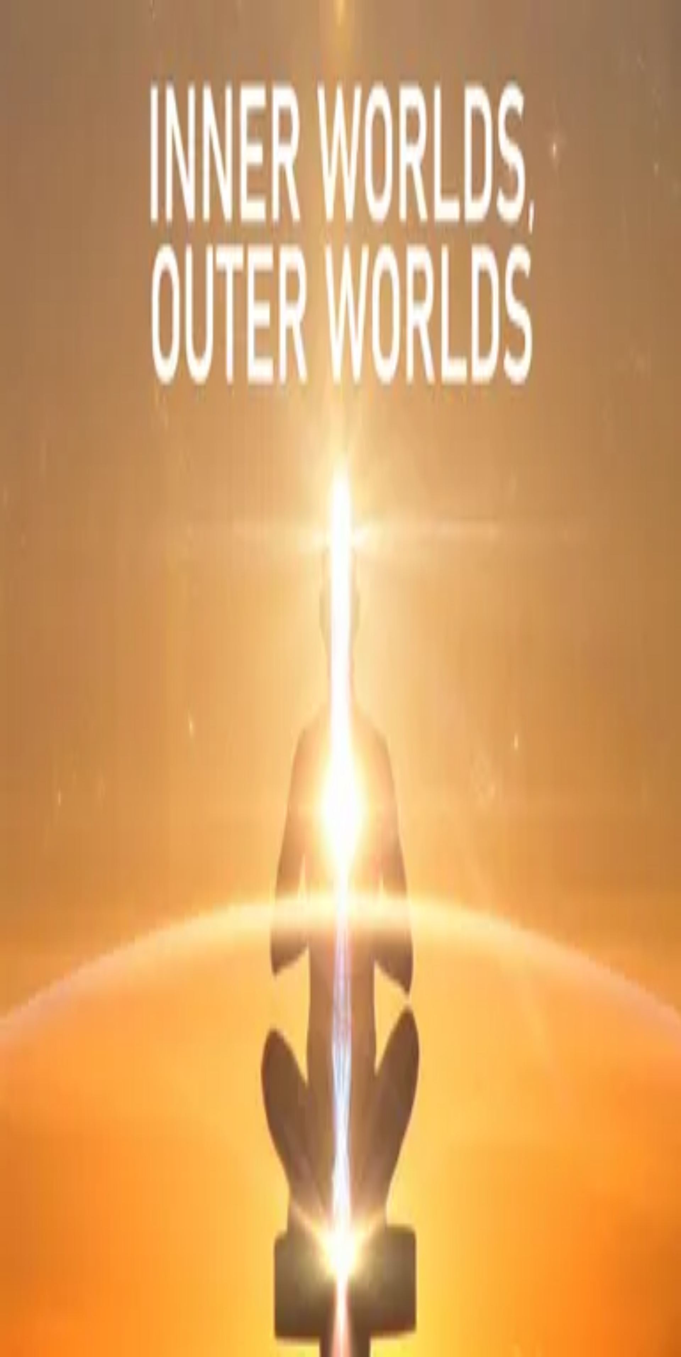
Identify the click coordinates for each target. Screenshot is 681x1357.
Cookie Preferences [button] (39, 1057)
